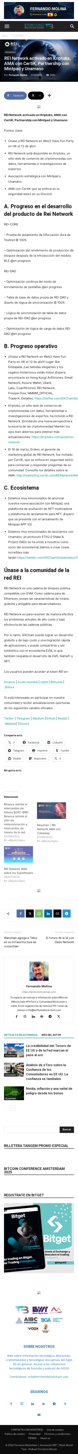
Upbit (44, 682)
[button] (6, 26)
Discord (23, 723)
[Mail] (43, 1016)
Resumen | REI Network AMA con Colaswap (49, 829)
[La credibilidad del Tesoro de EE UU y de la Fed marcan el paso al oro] (14, 1050)
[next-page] (12, 1108)
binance (9, 682)
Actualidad (17, 35)
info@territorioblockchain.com (48, 1377)
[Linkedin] (48, 914)
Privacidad (34, 1434)
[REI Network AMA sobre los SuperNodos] (18, 854)
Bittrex (9, 687)
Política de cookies (15, 1434)
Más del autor (51, 1035)
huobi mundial (28, 682)
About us (45, 1438)
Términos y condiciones (57, 1434)
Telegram (24, 718)
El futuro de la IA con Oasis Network (60, 940)
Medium (38, 718)
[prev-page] (6, 1108)
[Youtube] (39, 1415)
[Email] (57, 914)
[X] (30, 914)
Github (50, 718)
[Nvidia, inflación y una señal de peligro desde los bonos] (14, 1093)
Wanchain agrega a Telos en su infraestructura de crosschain (20, 942)
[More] (49, 96)
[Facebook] (21, 914)
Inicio (5, 35)
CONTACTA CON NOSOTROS (27, 1429)
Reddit (62, 718)
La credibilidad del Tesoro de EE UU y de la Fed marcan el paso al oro (48, 1050)
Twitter (9, 718)
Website (10, 723)
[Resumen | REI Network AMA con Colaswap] (51, 810)
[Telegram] (67, 914)
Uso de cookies (55, 1429)
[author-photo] (39, 980)
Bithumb (56, 682)
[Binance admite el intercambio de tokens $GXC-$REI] (20, 822)
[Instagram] (26, 1016)
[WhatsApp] (39, 914)
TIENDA (32, 1438)
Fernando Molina (18, 74)
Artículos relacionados (20, 1035)
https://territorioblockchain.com (39, 992)
